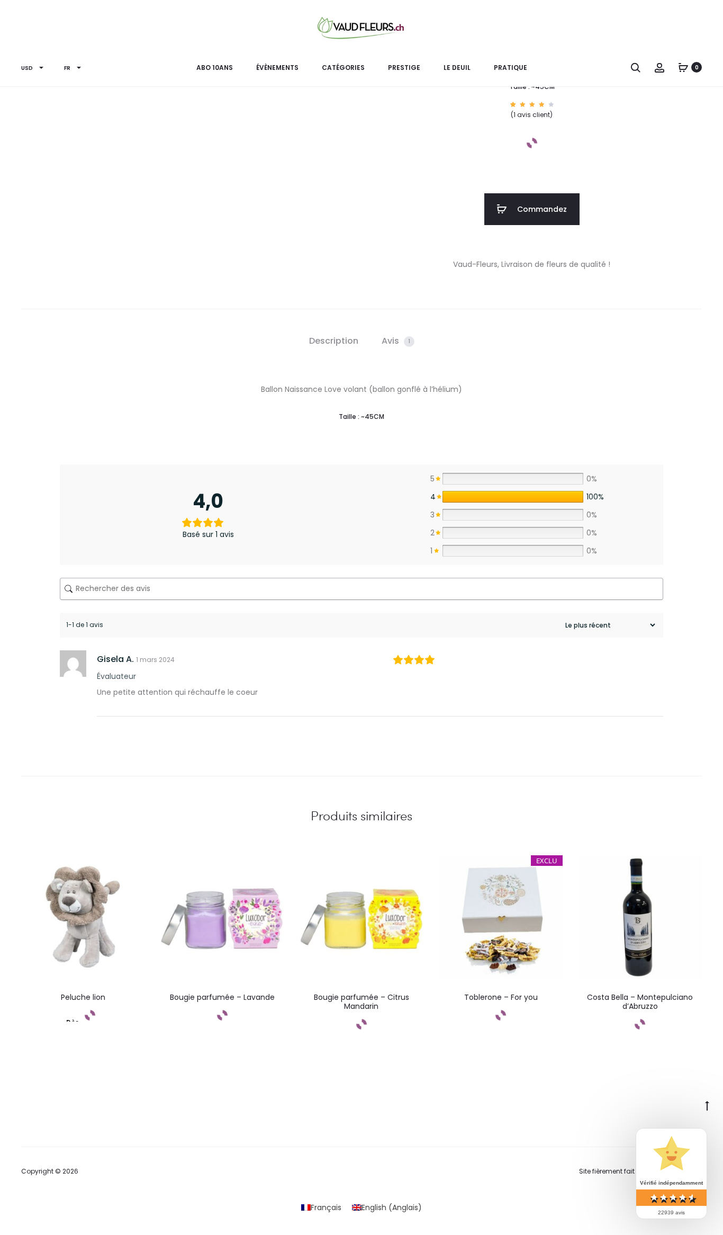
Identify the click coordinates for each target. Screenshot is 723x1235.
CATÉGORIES (343, 67)
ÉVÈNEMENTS (277, 67)
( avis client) (532, 114)
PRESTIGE (404, 67)
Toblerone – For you (501, 997)
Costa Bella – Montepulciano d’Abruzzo (640, 1002)
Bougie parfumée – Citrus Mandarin (361, 1002)
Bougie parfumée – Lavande (222, 997)
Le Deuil (457, 67)
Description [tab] (333, 341)
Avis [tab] (396, 341)
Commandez (541, 209)
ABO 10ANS (214, 67)
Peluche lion (83, 997)
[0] (683, 67)
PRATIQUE (510, 67)
